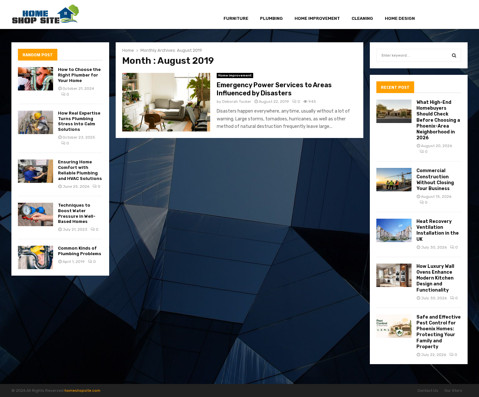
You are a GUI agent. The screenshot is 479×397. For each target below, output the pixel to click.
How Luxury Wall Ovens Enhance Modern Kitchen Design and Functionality (435, 278)
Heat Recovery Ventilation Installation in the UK (437, 230)
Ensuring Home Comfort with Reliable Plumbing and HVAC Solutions (80, 170)
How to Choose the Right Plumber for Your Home (79, 75)
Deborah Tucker (236, 101)
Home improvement (317, 18)
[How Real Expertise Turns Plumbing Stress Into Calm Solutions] (35, 122)
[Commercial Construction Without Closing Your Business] (394, 179)
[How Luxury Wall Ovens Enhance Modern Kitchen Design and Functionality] (394, 275)
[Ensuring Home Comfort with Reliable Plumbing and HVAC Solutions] (35, 171)
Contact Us (427, 390)
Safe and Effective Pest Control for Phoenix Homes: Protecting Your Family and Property (438, 331)
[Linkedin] (455, 15)
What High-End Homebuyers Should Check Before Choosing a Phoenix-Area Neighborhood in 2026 (438, 120)
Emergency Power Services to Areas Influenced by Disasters (274, 89)
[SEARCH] (454, 55)
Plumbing (271, 18)
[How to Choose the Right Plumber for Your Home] (35, 78)
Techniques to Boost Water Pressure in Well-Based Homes (76, 213)
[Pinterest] (448, 15)
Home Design (400, 18)
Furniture (236, 18)
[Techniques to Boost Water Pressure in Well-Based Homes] (35, 214)
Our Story (453, 390)
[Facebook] (433, 15)
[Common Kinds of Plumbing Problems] (35, 257)
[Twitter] (440, 15)
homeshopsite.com (82, 390)
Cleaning (362, 18)
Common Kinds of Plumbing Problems (79, 251)
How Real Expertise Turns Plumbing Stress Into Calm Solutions (79, 121)
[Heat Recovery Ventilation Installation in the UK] (394, 230)
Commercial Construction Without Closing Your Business (435, 179)
